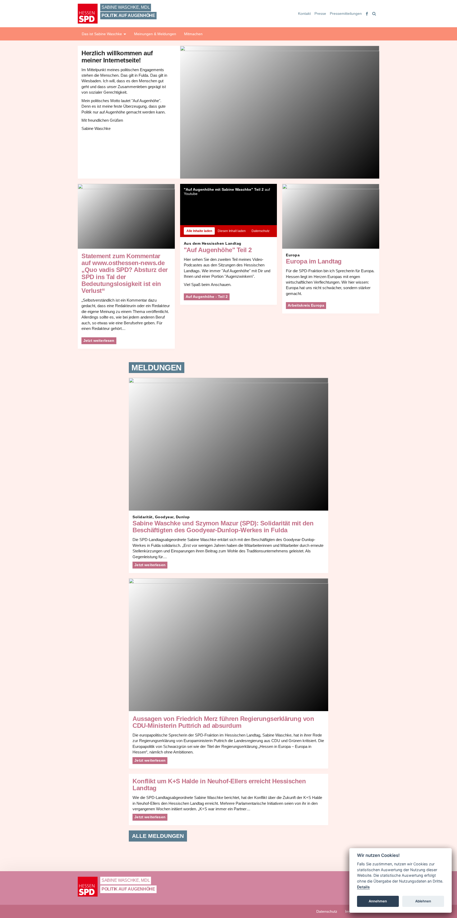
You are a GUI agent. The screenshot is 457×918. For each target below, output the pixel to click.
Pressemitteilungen (346, 13)
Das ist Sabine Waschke (102, 34)
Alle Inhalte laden (199, 231)
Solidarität (142, 517)
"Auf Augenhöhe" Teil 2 (218, 250)
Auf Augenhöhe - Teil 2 (207, 296)
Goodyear (164, 517)
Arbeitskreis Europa (306, 305)
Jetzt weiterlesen (99, 340)
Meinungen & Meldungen (155, 34)
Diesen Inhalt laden (232, 231)
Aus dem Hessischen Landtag (212, 243)
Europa (293, 255)
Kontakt (304, 13)
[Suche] (374, 13)
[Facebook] (367, 13)
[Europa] (330, 216)
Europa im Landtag (314, 261)
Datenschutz (260, 231)
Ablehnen (423, 901)
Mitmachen (193, 34)
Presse (320, 13)
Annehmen (378, 901)
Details (363, 887)
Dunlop (183, 517)
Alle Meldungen (158, 836)
